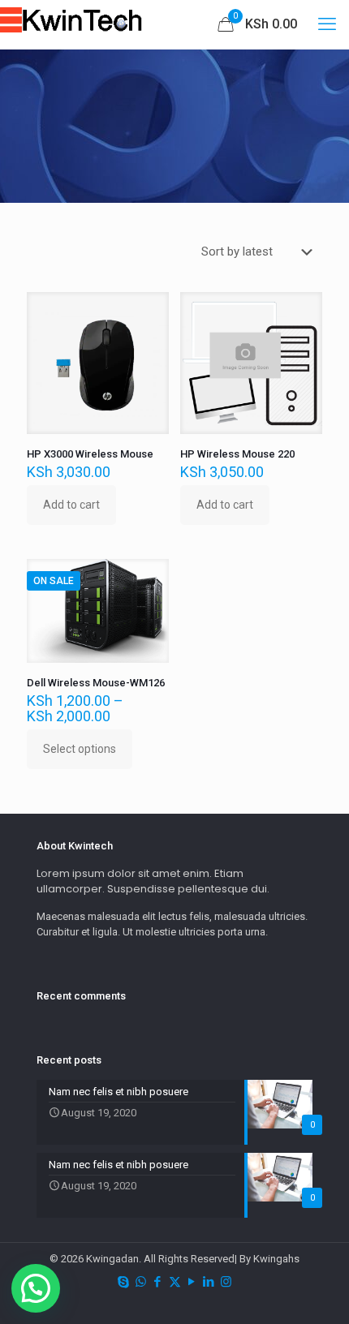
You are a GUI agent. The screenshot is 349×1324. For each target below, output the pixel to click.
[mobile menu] (327, 24)
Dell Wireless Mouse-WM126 (96, 683)
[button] (35, 1288)
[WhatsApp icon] (141, 1282)
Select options (79, 748)
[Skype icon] (124, 1282)
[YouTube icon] (192, 1282)
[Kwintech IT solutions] (89, 24)
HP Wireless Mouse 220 (237, 454)
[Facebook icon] (158, 1282)
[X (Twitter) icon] (175, 1282)
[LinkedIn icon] (209, 1282)
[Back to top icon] (316, 1291)
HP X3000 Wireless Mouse (90, 454)
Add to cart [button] (71, 504)
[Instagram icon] (226, 1282)
